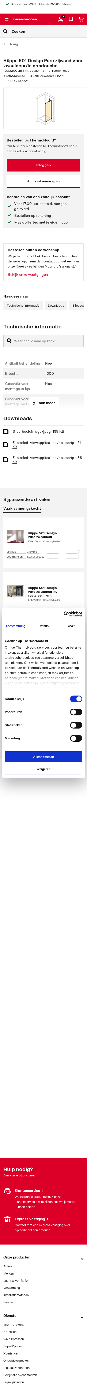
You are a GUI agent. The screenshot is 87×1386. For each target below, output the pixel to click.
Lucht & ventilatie (15, 1280)
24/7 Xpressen (13, 1339)
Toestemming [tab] (15, 626)
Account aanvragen (43, 181)
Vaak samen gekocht (22, 508)
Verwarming (11, 1288)
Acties (7, 1266)
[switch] (76, 712)
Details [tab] (43, 626)
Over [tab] (71, 626)
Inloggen (43, 165)
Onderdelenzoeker (16, 1360)
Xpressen (9, 1332)
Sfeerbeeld (38, 431)
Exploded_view (46, 445)
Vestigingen (11, 1219)
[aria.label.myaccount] (60, 19)
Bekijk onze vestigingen (28, 274)
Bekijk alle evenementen (20, 1375)
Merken (8, 1273)
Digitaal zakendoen (16, 1368)
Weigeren (43, 769)
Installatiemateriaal (16, 1295)
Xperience (10, 1353)
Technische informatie (23, 305)
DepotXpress (12, 1346)
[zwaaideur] (43, 536)
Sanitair (8, 1302)
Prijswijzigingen (13, 1382)
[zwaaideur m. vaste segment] (43, 593)
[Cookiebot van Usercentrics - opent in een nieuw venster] (63, 614)
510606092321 (36, 556)
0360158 (32, 551)
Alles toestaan (43, 757)
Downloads (56, 305)
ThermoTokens (13, 1324)
